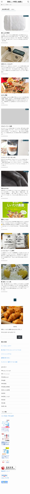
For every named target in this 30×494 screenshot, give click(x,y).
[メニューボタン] (1, 2)
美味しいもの (6, 396)
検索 (19, 337)
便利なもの (6, 377)
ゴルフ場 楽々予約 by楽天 (7, 416)
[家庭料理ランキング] (8, 469)
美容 (4, 399)
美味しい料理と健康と (15, 2)
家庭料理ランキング (5, 471)
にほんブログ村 (5, 478)
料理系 (4, 383)
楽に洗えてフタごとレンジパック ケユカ (11, 350)
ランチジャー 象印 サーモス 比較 (9, 362)
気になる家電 (6, 390)
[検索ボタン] (28, 2)
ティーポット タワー (6, 345)
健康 (4, 380)
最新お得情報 (6, 386)
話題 (4, 403)
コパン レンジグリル (6, 354)
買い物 (4, 406)
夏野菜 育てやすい (5, 358)
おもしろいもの (7, 370)
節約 (4, 393)
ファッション (6, 373)
